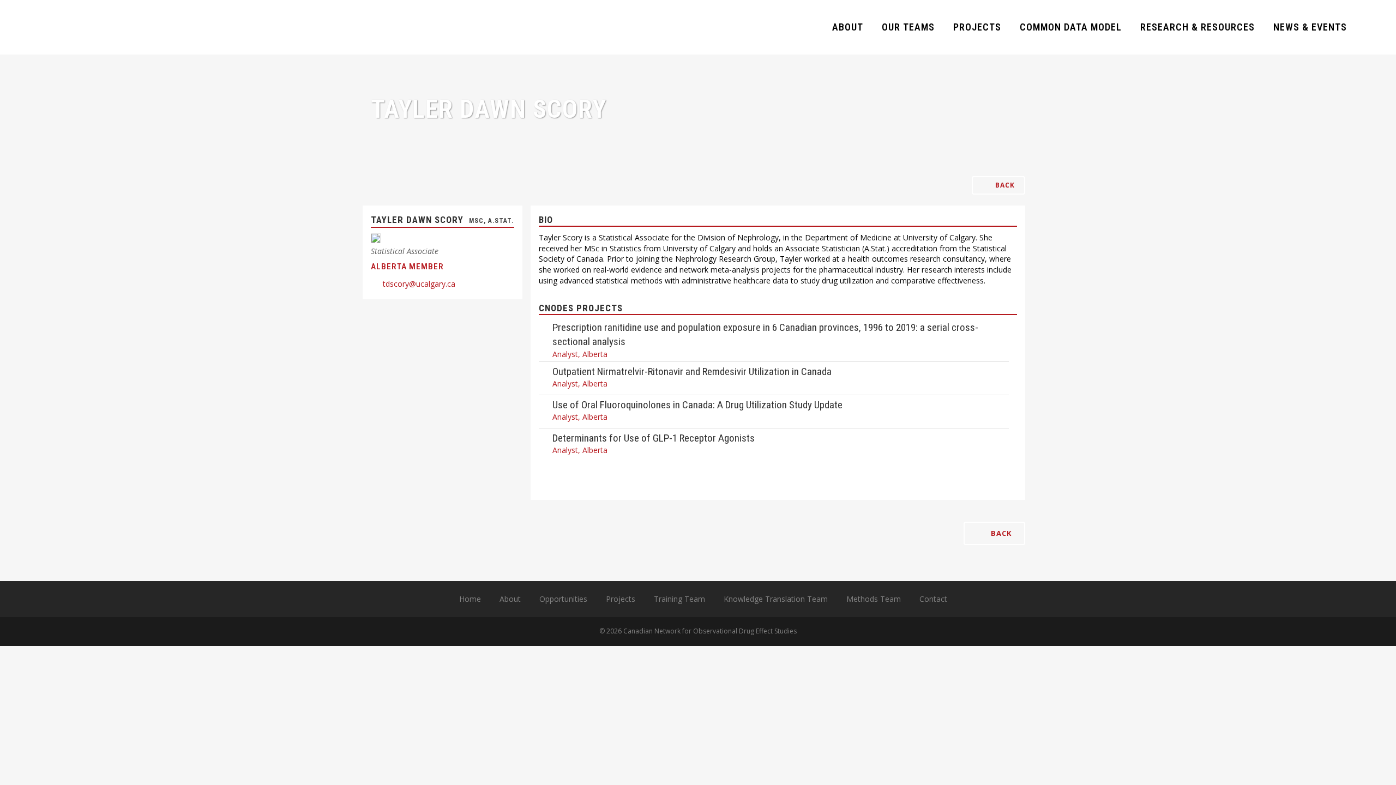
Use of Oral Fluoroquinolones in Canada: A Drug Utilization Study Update (697, 404)
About (510, 599)
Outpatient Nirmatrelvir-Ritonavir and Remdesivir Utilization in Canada (692, 371)
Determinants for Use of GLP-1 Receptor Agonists (653, 438)
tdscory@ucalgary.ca (419, 284)
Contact (933, 599)
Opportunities (563, 599)
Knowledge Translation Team (776, 599)
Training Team (679, 599)
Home (470, 599)
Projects (620, 599)
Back (1004, 185)
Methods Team (873, 599)
